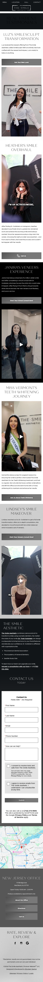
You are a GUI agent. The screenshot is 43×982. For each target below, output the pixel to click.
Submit (21, 800)
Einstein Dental (31, 969)
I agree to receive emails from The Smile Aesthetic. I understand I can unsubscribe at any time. (23, 786)
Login (31, 973)
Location (15, 2)
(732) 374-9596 (30, 811)
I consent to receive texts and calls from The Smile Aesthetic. (23, 771)
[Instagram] (21, 943)
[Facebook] (15, 943)
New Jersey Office (21, 878)
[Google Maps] (27, 943)
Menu (4, 2)
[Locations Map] (21, 847)
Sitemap (13, 973)
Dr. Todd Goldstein (25, 638)
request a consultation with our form (15, 666)
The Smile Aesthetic (9, 633)
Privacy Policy (16, 776)
